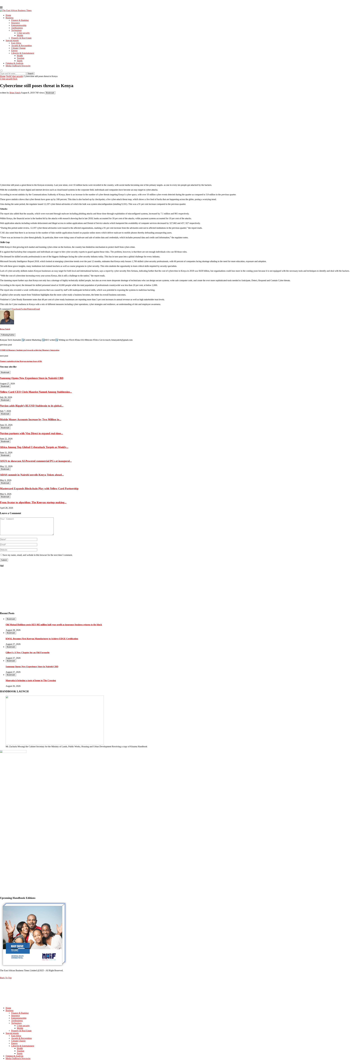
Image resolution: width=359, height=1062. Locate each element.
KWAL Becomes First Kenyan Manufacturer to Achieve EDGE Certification (42, 638)
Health (20, 55)
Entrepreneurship (18, 25)
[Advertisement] (84, 589)
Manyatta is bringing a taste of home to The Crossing (31, 680)
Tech (8, 76)
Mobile (20, 35)
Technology (16, 30)
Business (9, 18)
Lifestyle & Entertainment (22, 53)
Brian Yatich (15, 92)
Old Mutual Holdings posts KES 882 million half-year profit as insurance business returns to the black (54, 624)
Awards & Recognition (21, 45)
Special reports (12, 40)
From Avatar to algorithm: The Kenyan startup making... (33, 502)
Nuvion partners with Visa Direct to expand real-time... (31, 433)
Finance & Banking (20, 20)
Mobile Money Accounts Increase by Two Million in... (30, 419)
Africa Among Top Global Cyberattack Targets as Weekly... (34, 447)
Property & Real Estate (21, 38)
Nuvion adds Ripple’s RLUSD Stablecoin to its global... (31, 405)
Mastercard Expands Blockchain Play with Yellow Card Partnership (39, 488)
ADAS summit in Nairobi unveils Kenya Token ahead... (32, 474)
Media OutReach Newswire (18, 66)
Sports (19, 60)
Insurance (15, 23)
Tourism (20, 58)
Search (30, 74)
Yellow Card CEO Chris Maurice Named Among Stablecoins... (36, 391)
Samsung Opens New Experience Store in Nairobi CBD (31, 378)
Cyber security (23, 33)
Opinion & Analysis (14, 63)
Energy (14, 50)
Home (8, 15)
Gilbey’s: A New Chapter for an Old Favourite (28, 652)
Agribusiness (17, 28)
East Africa (16, 43)
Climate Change (18, 48)
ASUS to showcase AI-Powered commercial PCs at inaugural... (36, 461)
